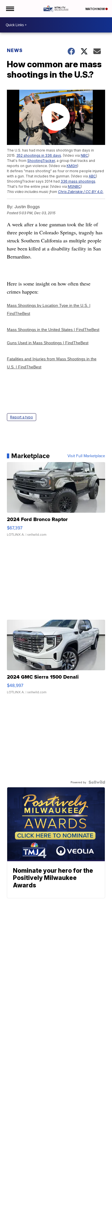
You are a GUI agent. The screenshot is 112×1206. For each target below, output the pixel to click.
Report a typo (21, 417)
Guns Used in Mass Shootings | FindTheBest (47, 342)
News (15, 50)
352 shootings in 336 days (38, 155)
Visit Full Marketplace (86, 456)
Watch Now (95, 9)
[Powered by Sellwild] (96, 782)
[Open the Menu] (9, 8)
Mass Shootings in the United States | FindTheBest (53, 329)
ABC (92, 176)
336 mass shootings (78, 181)
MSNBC (74, 186)
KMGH (72, 166)
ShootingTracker (41, 160)
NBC (84, 155)
